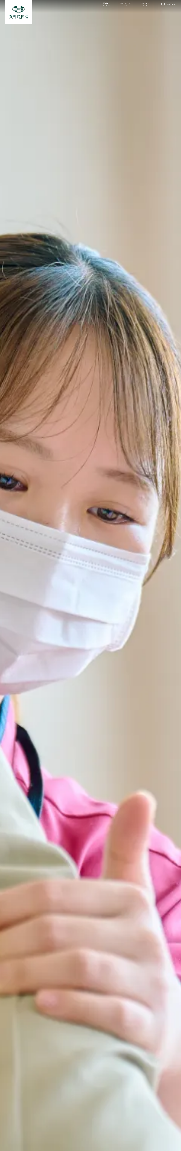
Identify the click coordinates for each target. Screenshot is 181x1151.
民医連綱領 (145, 4)
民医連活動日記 (125, 4)
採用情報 (106, 4)
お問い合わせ (170, 4)
